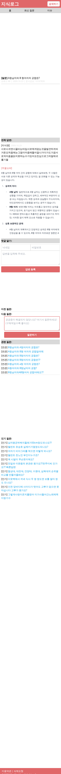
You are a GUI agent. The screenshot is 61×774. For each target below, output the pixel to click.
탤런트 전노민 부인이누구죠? (23, 458)
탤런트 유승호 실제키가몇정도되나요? (28, 450)
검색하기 (53, 4)
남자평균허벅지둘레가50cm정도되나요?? (30, 446)
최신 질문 (29, 10)
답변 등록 (30, 273)
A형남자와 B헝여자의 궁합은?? (24, 363)
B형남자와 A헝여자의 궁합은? (23, 350)
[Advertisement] (30, 45)
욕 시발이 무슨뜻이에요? (21, 463)
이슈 (49, 10)
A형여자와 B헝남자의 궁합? (22, 371)
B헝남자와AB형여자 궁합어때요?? (26, 375)
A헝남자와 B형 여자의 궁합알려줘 (26, 355)
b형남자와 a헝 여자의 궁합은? (24, 367)
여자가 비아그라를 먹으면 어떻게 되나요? (30, 454)
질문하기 (32, 338)
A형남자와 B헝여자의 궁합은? (23, 359)
